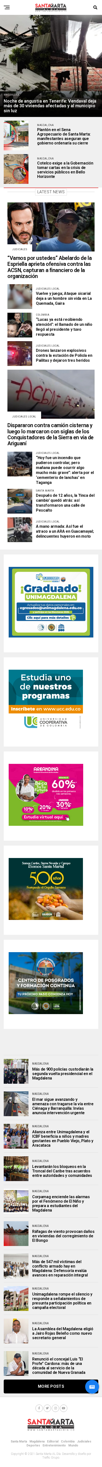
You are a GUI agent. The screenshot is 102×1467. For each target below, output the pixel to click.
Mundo (73, 1445)
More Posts (51, 1386)
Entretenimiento (54, 1445)
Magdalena (37, 1441)
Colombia (68, 1441)
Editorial (52, 1441)
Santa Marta (19, 1441)
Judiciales (84, 1441)
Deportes (33, 1445)
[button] (92, 1387)
